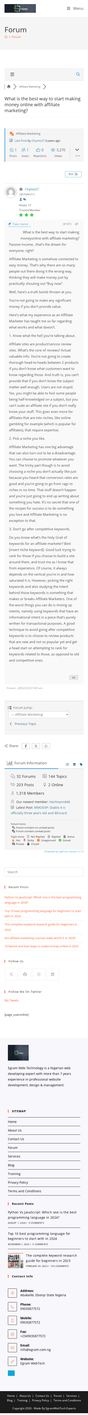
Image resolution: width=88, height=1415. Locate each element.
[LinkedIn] (52, 974)
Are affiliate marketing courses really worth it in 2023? (40, 938)
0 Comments (36, 1222)
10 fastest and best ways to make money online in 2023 (41, 946)
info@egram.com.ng (35, 1349)
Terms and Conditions (24, 1191)
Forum (16, 37)
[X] (11, 974)
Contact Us (16, 1139)
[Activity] (24, 199)
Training (14, 1174)
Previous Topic (25, 724)
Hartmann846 (59, 802)
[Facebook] (25, 974)
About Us (15, 1130)
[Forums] (9, 86)
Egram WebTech (32, 1363)
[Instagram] (39, 974)
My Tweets (12, 1000)
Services (14, 1156)
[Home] (6, 37)
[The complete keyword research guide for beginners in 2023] (15, 1260)
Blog (11, 1165)
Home (12, 1121)
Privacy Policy (18, 1182)
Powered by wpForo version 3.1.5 (63, 851)
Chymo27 (38, 141)
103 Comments (60, 1266)
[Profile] (20, 199)
